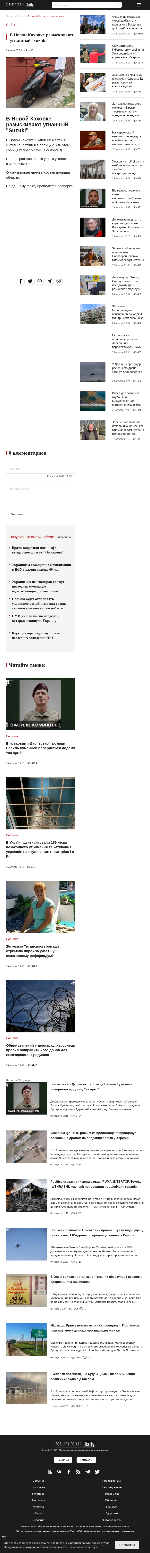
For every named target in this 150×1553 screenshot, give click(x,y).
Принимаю (127, 1545)
